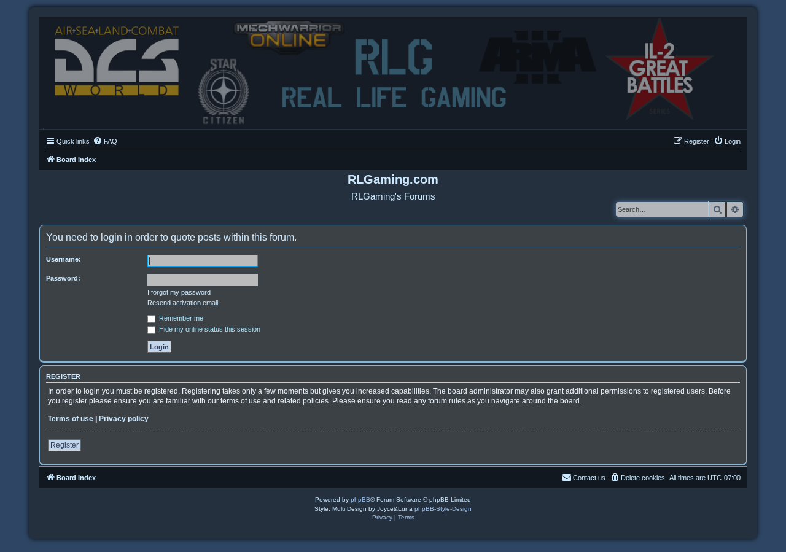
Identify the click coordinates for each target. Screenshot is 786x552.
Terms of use (70, 418)
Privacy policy (124, 418)
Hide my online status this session (208, 329)
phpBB (360, 499)
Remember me (180, 318)
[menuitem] (105, 141)
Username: (63, 259)
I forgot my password (179, 292)
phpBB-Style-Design (443, 508)
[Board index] (393, 70)
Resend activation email (182, 302)
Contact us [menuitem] (589, 477)
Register (64, 445)
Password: (63, 278)
